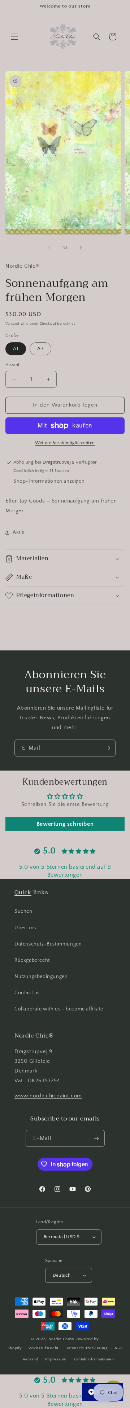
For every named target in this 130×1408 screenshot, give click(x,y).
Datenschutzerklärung (86, 1348)
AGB (118, 1348)
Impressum (55, 1359)
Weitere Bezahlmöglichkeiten (65, 442)
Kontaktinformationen (93, 1359)
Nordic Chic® (61, 1339)
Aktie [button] (19, 532)
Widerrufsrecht (43, 1348)
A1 (15, 349)
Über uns (25, 928)
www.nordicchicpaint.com (48, 1096)
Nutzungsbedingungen (41, 976)
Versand (12, 324)
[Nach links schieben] (49, 248)
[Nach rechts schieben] (81, 248)
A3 (40, 349)
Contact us (27, 993)
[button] (14, 37)
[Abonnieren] (107, 748)
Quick (22, 892)
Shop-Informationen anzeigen (48, 481)
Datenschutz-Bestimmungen (48, 944)
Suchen (23, 911)
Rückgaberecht (32, 960)
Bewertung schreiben (65, 824)
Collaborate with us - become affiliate (58, 1009)
